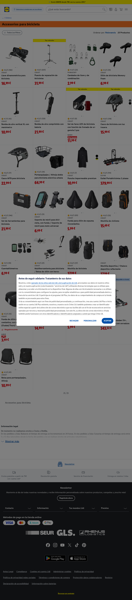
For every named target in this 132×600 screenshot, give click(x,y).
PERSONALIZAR (90, 320)
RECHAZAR (74, 320)
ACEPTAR (107, 320)
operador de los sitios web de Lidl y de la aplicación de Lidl (54, 283)
